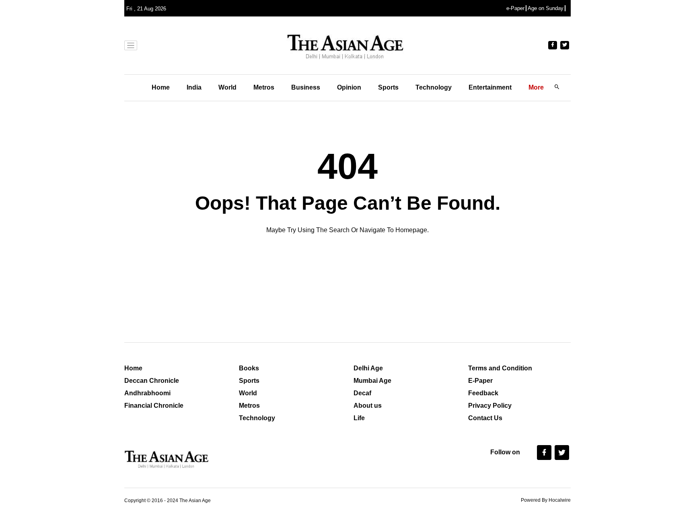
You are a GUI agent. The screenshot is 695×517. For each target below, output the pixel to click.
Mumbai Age (372, 380)
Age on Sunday (545, 8)
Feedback (483, 393)
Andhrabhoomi (147, 393)
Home (161, 87)
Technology (433, 87)
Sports (388, 87)
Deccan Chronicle (151, 380)
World (227, 87)
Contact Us (485, 418)
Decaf (362, 393)
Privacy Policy (490, 405)
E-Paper (480, 380)
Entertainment (490, 87)
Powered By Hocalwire (546, 500)
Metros (263, 87)
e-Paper (515, 8)
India (194, 87)
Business (305, 87)
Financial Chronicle (153, 405)
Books (249, 368)
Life (359, 418)
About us (368, 405)
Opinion (349, 87)
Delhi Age (368, 368)
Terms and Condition (500, 368)
